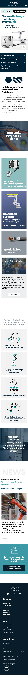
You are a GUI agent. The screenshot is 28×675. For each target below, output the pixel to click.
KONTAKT (5, 617)
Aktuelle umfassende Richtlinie (11, 656)
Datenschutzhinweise (8, 646)
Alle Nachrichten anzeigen (11, 489)
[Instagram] (14, 594)
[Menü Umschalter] (26, 6)
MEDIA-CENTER (6, 614)
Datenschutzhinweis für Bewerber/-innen (14, 651)
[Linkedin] (7, 594)
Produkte (5, 603)
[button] (14, 294)
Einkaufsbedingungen (9, 659)
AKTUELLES (6, 610)
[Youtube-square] (20, 594)
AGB (4, 648)
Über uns (5, 612)
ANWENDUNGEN (7, 605)
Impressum (6, 643)
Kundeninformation (8, 654)
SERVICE (5, 608)
